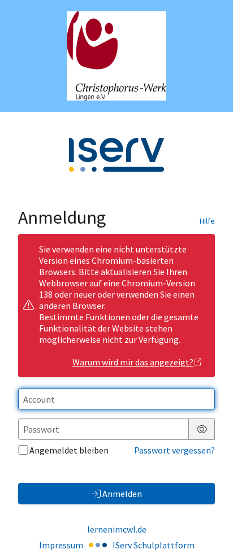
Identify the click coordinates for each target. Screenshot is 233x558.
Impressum (61, 545)
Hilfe (207, 221)
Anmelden (122, 493)
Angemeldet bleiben (69, 450)
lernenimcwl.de (116, 529)
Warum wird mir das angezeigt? (132, 362)
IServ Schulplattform (154, 545)
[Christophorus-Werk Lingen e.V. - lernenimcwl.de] (116, 56)
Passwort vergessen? (174, 450)
